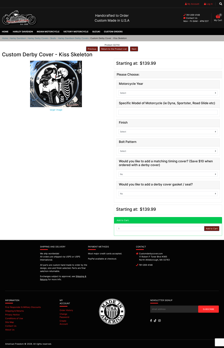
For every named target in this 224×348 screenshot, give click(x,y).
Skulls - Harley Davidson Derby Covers (69, 38)
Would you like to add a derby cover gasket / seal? (156, 184)
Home (5, 31)
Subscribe (208, 309)
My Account (193, 4)
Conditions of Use (14, 318)
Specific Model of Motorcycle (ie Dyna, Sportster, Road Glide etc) (167, 103)
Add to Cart (212, 228)
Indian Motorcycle (48, 31)
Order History (66, 310)
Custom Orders (113, 31)
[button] (216, 340)
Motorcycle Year (131, 84)
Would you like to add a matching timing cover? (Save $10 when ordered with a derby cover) (166, 163)
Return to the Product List (114, 49)
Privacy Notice (12, 314)
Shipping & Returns (14, 311)
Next (134, 49)
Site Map (9, 322)
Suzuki (96, 31)
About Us (9, 329)
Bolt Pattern (127, 142)
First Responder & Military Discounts (23, 307)
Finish (123, 122)
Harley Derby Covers (38, 38)
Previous (92, 49)
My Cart (218, 20)
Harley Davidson (23, 31)
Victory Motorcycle (75, 31)
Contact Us (191, 18)
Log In (209, 4)
